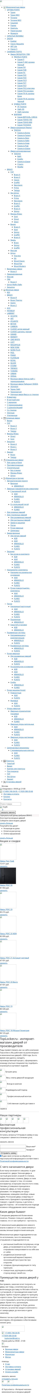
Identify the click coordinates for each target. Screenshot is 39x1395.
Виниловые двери (14, 269)
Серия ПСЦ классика (26, 88)
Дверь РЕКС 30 (6, 885)
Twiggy (17, 190)
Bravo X (17, 177)
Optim (13, 303)
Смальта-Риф (22, 146)
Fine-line (17, 256)
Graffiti (17, 182)
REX (8, 292)
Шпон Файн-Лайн (14, 284)
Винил (13, 224)
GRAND (13, 334)
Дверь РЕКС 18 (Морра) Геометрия (14, 1030)
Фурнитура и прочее (15, 478)
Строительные (13, 468)
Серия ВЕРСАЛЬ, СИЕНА (27, 117)
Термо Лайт (15, 389)
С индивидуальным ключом (22, 750)
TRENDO (13, 368)
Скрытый (11, 763)
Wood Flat (18, 263)
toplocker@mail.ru (12, 1338)
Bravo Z (13, 305)
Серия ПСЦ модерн (25, 91)
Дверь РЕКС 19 (6, 1006)
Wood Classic (19, 261)
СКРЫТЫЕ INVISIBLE (15, 36)
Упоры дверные (13, 708)
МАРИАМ (18, 114)
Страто (20, 164)
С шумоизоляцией (14, 407)
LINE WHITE (15, 339)
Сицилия (14, 23)
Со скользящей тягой (19, 504)
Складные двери (13, 418)
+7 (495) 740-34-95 (10, 791)
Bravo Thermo (16, 300)
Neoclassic (18, 185)
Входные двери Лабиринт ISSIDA (24, 384)
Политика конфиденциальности (15, 1385)
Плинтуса (10, 761)
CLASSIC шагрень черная (21, 331)
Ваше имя (31, 1146)
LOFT (12, 342)
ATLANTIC (14, 321)
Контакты (7, 799)
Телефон (30, 1150)
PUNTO (17, 502)
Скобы (13, 682)
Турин (12, 12)
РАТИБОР (11, 311)
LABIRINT (10, 313)
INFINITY (13, 337)
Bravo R (13, 297)
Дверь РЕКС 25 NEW (8, 933)
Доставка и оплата (11, 794)
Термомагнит (16, 392)
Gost (16, 216)
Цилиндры (14, 530)
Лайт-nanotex (23, 112)
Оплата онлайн (11, 1372)
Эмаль (13, 240)
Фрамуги (14, 33)
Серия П (20, 59)
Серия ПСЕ (21, 75)
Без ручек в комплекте (19, 554)
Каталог (6, 796)
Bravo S (17, 203)
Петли (13, 525)
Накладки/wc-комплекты (17, 570)
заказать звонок (8, 812)
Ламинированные (14, 274)
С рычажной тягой (18, 491)
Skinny (16, 211)
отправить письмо (10, 1379)
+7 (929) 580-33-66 (25, 791)
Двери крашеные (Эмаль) (21, 127)
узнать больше (6, 823)
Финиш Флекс (16, 214)
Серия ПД (21, 67)
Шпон (12, 253)
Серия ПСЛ (22, 80)
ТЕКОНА (17, 130)
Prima (16, 188)
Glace (16, 222)
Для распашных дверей (20, 520)
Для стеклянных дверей (17, 515)
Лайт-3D (20, 109)
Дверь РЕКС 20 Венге (9, 982)
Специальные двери (14, 460)
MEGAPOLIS (15, 345)
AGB (15, 538)
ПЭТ (12, 172)
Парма (13, 25)
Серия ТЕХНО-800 (24, 122)
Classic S (13, 49)
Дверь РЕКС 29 (6, 909)
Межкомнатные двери (15, 7)
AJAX (16, 494)
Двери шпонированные (20, 151)
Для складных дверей (16, 512)
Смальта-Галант (24, 135)
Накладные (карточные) (20, 606)
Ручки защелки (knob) (16, 690)
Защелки (10, 551)
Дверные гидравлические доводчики (22, 488)
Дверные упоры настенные (21, 737)
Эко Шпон (14, 193)
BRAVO (10, 169)
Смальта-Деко (23, 138)
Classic (16, 180)
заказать (3, 866)
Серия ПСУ (21, 86)
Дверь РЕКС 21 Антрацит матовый (14, 958)
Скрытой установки (18, 625)
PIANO (13, 355)
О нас (7, 1364)
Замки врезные (13, 533)
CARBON (13, 326)
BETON (13, 324)
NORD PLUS (15, 350)
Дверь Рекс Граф (7, 861)
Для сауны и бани (14, 462)
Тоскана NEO (15, 20)
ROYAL (13, 360)
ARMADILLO (19, 486)
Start (16, 229)
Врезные (14, 483)
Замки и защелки (17, 523)
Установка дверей (13, 782)
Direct (16, 219)
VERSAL (13, 376)
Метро (8, 1357)
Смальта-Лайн (23, 140)
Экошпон (11, 287)
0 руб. (5, 807)
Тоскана (13, 17)
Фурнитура (10, 1354)
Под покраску (12, 771)
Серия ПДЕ (21, 70)
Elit (15, 258)
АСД (8, 308)
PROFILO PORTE (20, 57)
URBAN (13, 373)
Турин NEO (15, 15)
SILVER (13, 363)
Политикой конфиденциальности (14, 1161)
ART (12, 318)
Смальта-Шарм (23, 148)
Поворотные (15, 693)
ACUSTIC (13, 316)
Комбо (20, 159)
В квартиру (11, 397)
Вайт (19, 156)
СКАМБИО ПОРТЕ (14, 51)
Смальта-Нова (23, 143)
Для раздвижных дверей (20, 517)
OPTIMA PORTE (13, 10)
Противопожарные (15, 465)
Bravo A (17, 174)
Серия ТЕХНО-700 (24, 120)
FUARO (17, 499)
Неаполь (14, 28)
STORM (13, 366)
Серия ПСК (21, 78)
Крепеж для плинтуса (16, 769)
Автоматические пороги (17, 481)
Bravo (16, 243)
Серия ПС (21, 72)
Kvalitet (13, 41)
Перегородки (16, 31)
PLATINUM (14, 358)
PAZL (12, 352)
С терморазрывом (14, 405)
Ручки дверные (16, 528)
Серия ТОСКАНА (24, 125)
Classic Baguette (17, 44)
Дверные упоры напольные (22, 724)
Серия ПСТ (21, 83)
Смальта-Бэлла (23, 133)
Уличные (10, 413)
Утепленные (12, 415)
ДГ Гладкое (21, 106)
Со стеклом (11, 410)
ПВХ (8, 279)
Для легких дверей (18, 536)
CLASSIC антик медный (19, 329)
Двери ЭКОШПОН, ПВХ (20, 54)
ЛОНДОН (14, 386)
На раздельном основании (21, 666)
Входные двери (12, 290)
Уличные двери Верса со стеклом (24, 394)
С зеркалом (12, 402)
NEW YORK (14, 347)
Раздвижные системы (16, 632)
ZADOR (10, 38)
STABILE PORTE (20, 104)
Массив (13, 250)
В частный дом (13, 400)
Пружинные (15, 619)
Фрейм (20, 167)
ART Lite (13, 46)
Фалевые (14, 700)
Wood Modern (20, 266)
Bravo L (13, 447)
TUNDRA (13, 371)
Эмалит (10, 452)
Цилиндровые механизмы (18, 748)
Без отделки (15, 470)
